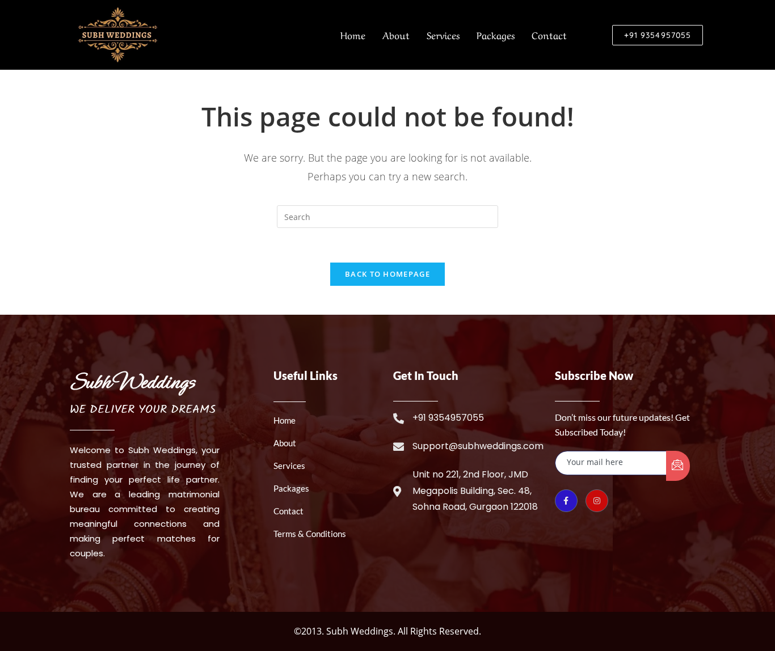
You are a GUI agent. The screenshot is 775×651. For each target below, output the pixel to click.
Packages (496, 34)
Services (443, 34)
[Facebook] (566, 500)
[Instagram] (597, 500)
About (396, 34)
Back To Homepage (387, 274)
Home (352, 34)
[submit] (678, 466)
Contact (549, 34)
